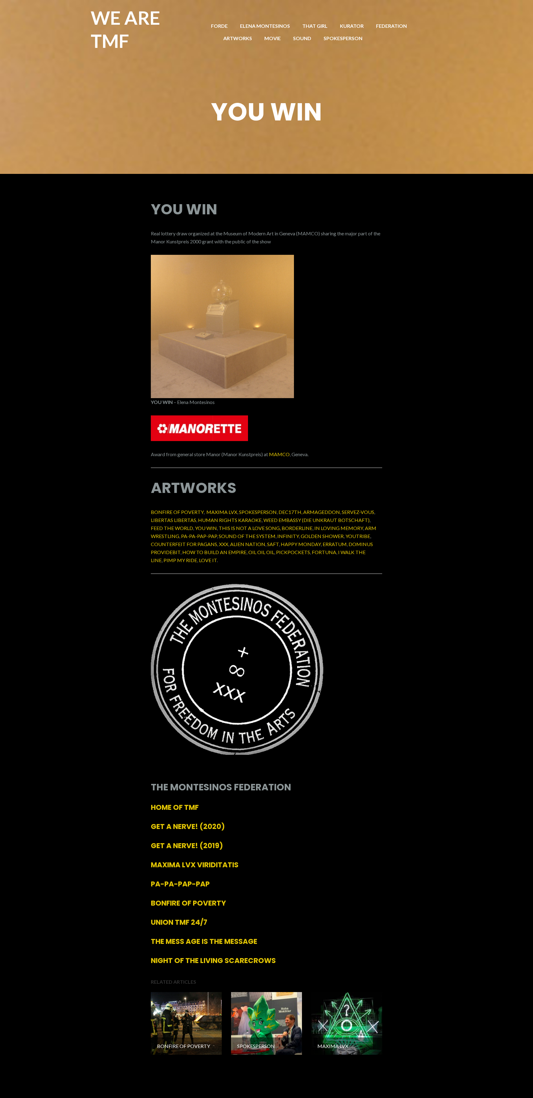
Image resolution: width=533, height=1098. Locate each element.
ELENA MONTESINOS (265, 26)
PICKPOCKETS (293, 552)
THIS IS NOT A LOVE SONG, (250, 528)
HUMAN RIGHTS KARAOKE (230, 520)
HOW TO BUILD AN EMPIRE (214, 552)
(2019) (187, 846)
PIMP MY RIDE (180, 560)
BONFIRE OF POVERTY (177, 512)
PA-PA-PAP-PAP (199, 536)
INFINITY (288, 536)
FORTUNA (324, 552)
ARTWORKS (237, 38)
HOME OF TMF (175, 807)
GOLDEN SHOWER (322, 536)
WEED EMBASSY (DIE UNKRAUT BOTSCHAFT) (316, 520)
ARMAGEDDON (321, 512)
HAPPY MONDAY (301, 544)
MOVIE (272, 38)
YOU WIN (206, 528)
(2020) (188, 826)
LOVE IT (208, 560)
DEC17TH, (290, 512)
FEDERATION (391, 26)
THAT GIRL (315, 26)
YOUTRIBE (357, 536)
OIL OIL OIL (261, 552)
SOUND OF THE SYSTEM (247, 536)
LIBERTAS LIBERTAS (173, 520)
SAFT (273, 544)
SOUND (302, 38)
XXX (223, 544)
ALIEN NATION (247, 544)
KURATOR (352, 26)
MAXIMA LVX (221, 512)
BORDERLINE (297, 528)
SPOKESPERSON (343, 38)
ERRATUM (335, 544)
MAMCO (279, 454)
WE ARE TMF (125, 29)
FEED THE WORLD (172, 528)
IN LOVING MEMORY (338, 528)
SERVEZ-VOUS (358, 512)
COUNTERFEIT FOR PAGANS (184, 544)
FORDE (219, 26)
